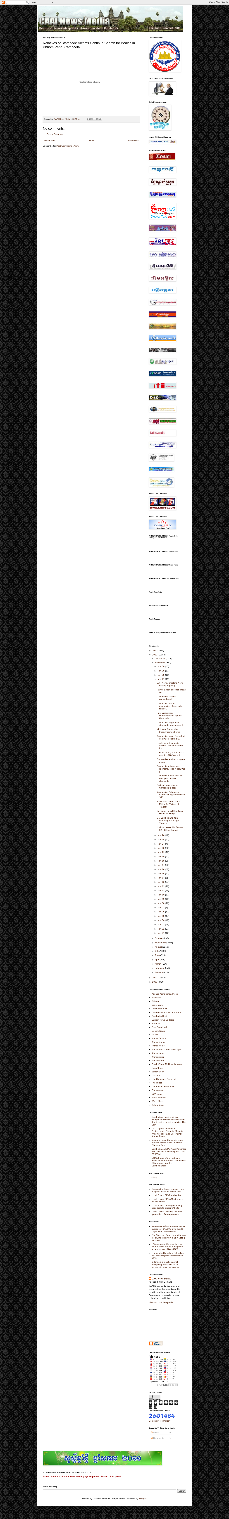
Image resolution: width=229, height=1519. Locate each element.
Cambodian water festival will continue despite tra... (171, 737)
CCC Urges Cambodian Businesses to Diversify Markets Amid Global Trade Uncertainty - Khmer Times (167, 1132)
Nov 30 (161, 666)
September (160, 942)
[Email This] (88, 119)
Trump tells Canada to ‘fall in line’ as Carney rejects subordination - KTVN (168, 1256)
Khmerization (158, 1057)
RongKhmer (157, 1068)
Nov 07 (161, 907)
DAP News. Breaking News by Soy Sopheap (170, 684)
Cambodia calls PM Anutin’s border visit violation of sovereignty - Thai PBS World (169, 1151)
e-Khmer (156, 1023)
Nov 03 (161, 924)
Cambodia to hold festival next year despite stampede (169, 778)
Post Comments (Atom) (67, 146)
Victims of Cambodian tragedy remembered (168, 730)
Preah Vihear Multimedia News (167, 1064)
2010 (155, 654)
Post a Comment (55, 134)
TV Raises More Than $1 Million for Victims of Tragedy (169, 804)
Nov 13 (161, 882)
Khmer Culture (159, 1038)
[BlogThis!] (91, 119)
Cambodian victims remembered (166, 697)
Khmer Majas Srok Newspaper (167, 1049)
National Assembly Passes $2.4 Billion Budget (170, 828)
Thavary (156, 1075)
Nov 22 (161, 852)
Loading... (154, 1177)
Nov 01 (161, 933)
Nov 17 (161, 865)
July (157, 951)
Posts (156, 1432)
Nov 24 (161, 844)
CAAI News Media (161, 1278)
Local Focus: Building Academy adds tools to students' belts (167, 1206)
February (160, 968)
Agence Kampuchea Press (165, 994)
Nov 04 (161, 920)
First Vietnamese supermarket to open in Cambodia (169, 715)
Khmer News (158, 1053)
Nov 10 (161, 894)
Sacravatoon (158, 1071)
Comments (158, 1438)
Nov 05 (161, 916)
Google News (158, 1031)
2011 (154, 650)
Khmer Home (158, 1045)
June (157, 955)
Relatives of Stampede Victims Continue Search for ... (170, 745)
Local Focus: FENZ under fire (166, 1195)
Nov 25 (161, 839)
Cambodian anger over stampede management (170, 723)
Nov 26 (161, 835)
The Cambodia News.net (164, 1079)
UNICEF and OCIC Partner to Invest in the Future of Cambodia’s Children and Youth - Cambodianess (169, 1162)
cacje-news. (157, 1005)
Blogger (142, 1498)
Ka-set (155, 1034)
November (160, 662)
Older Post (133, 140)
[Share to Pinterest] (100, 119)
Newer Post (49, 140)
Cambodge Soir (159, 1008)
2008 (155, 982)
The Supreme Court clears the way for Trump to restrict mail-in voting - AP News (169, 1238)
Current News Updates (163, 1020)
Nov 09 (161, 899)
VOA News (157, 1094)
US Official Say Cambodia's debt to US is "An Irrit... (170, 753)
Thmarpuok (157, 1090)
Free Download (159, 1027)
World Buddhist (159, 1097)
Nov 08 (161, 903)
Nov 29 (161, 670)
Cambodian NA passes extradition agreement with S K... (171, 794)
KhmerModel (158, 1060)
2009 (155, 977)
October (159, 938)
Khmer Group (158, 1042)
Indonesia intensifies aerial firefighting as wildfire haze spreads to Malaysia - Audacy (166, 1264)
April (157, 959)
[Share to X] (94, 119)
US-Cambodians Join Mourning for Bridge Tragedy (168, 820)
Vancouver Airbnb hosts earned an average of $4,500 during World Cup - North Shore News (169, 1229)
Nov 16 (161, 869)
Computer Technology (159, 1421)
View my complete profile (161, 1302)
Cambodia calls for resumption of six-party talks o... (169, 706)
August (158, 947)
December (160, 658)
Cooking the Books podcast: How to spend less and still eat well (168, 1190)
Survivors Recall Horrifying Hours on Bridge (170, 812)
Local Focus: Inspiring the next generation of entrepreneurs (167, 1212)
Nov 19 (161, 856)
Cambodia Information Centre (166, 1012)
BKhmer (156, 1001)
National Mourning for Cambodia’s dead (167, 786)
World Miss (157, 1101)
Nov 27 (161, 679)
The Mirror (157, 1082)
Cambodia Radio (160, 1016)
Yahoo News (158, 1105)
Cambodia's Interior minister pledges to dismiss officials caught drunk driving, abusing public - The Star (169, 1121)
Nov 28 (161, 675)
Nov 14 (161, 877)
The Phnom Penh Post (163, 1086)
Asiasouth (156, 997)
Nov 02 (161, 929)
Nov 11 (161, 890)
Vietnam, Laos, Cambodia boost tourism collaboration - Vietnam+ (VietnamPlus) (168, 1143)
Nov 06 (161, 911)
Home (92, 140)
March (158, 964)
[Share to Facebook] (97, 119)
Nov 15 (161, 873)
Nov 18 (161, 861)
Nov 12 (161, 886)
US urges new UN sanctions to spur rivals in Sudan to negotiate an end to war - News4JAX (167, 1247)
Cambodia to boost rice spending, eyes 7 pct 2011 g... (171, 769)
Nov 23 (161, 848)
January (159, 972)
